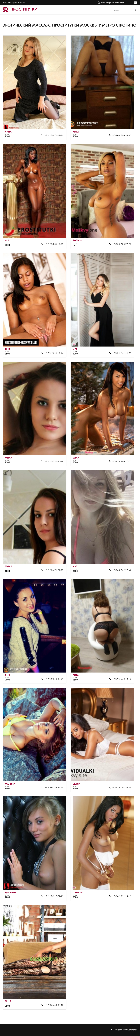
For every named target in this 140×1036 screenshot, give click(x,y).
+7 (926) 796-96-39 (54, 461)
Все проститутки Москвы (14, 3)
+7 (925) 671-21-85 (54, 570)
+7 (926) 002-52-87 (122, 788)
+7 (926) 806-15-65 (54, 244)
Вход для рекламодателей (112, 3)
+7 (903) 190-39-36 (122, 135)
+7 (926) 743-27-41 (54, 1005)
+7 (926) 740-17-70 (122, 461)
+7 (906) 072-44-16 (122, 679)
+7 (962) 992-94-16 (122, 896)
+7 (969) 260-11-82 (54, 353)
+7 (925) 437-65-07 (122, 353)
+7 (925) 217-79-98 (54, 896)
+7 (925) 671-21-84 (54, 135)
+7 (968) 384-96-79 (54, 788)
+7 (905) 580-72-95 (122, 244)
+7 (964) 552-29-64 (122, 570)
